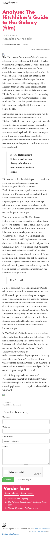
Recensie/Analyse (9, 45)
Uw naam (6, 417)
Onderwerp (7, 427)
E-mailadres (7, 437)
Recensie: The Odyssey (18, 498)
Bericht (5, 447)
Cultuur (24, 45)
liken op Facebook (42, 528)
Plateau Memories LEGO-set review (23, 508)
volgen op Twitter (38, 531)
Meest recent (27, 493)
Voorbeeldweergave (23, 480)
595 (18, 45)
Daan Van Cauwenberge (40, 50)
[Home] (26, 2)
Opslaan (9, 480)
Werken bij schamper (11, 534)
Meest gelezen (12, 493)
